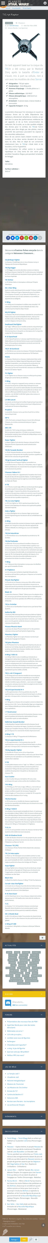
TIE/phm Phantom (12, 642)
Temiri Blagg (11, 1138)
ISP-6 (7, 418)
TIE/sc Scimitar (11, 604)
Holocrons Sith (12, 1098)
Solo (17, 976)
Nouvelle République (30, 1196)
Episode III (13, 955)
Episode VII (34, 957)
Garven (38, 1172)
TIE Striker (9, 280)
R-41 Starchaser (11, 894)
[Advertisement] (24, 204)
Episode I (26, 952)
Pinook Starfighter (12, 580)
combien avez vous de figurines (18, 1038)
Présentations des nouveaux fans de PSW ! (22, 1021)
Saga (27, 973)
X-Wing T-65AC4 (11, 809)
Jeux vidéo (34, 963)
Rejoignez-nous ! (9, 1221)
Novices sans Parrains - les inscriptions (21, 1101)
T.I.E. (7, 904)
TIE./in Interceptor (12, 853)
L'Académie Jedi (13, 1077)
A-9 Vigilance (10, 570)
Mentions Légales (15, 1219)
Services (9, 976)
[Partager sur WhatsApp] (26, 238)
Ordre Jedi (38, 1154)
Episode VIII (12, 960)
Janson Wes (11, 1170)
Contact (42, 1219)
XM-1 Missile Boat (11, 914)
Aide (24, 1239)
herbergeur (11, 1041)
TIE (6, 68)
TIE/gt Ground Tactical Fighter (16, 460)
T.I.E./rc (8, 827)
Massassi (10, 1147)
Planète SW (36, 968)
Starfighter (36, 976)
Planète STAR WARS (19, 3)
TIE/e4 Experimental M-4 (14, 689)
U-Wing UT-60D (10, 924)
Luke (14, 1151)
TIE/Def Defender (11, 541)
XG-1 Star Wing (10, 288)
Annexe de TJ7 (12, 1091)
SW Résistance (16, 978)
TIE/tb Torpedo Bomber (14, 450)
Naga (12, 1164)
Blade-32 (8, 592)
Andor (9, 952)
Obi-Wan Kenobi (23, 968)
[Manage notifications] (43, 1225)
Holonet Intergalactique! (16, 1080)
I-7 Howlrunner (11, 712)
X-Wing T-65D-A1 (11, 654)
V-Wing (7, 302)
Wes (32, 1170)
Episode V (12, 957)
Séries (34, 973)
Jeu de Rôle (22, 963)
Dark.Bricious (13, 25)
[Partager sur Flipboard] (31, 238)
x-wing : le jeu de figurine (16, 1048)
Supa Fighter (10, 865)
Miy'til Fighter (10, 312)
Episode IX (35, 955)
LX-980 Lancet (10, 400)
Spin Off (26, 976)
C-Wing (7, 381)
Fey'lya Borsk (12, 1181)
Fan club (35, 960)
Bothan (13, 1186)
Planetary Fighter (11, 634)
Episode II (36, 952)
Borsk (27, 1181)
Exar (23, 1164)
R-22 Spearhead (11, 336)
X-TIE (7, 484)
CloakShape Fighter (12, 260)
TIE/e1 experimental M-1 (14, 740)
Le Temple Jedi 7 (13, 1074)
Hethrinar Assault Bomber (15, 722)
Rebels (23, 970)
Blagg (25, 1138)
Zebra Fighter (10, 511)
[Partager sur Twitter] (17, 238)
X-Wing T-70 (9, 734)
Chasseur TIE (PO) (12, 845)
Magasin (22, 965)
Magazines (32, 965)
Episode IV (24, 955)
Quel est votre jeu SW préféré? (18, 1052)
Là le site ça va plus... (14, 1034)
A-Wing (7, 521)
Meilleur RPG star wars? (15, 1055)
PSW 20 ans (14, 970)
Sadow (16, 1164)
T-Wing (7, 562)
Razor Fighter (10, 440)
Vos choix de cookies (30, 1219)
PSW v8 (5, 1219)
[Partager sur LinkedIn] (35, 238)
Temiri (20, 1138)
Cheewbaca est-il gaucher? (16, 1045)
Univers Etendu (32, 981)
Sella (22, 1204)
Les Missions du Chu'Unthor (17, 1087)
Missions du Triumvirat (15, 1084)
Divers (17, 952)
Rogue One (33, 970)
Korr (18, 1204)
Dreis (9, 1175)
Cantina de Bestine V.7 (15, 1094)
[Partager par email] (40, 238)
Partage (14, 1239)
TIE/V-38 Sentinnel (12, 349)
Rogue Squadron (16, 973)
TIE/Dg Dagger (10, 268)
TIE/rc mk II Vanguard (13, 673)
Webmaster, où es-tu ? (15, 1031)
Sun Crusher (9, 776)
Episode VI (23, 957)
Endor (36, 72)
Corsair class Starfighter (14, 883)
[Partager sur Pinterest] (22, 238)
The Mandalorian (16, 981)
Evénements (24, 960)
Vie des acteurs (24, 983)
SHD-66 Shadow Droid (13, 835)
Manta (7, 357)
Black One (9, 878)
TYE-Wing (8, 784)
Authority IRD (10, 612)
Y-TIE (7, 762)
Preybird (8, 410)
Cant (25, 1141)
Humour (12, 963)
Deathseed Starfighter (13, 324)
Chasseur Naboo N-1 (12, 472)
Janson (36, 1170)
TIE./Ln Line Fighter (12, 501)
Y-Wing (7, 699)
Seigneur (36, 1161)
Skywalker (20, 1151)
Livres (13, 965)
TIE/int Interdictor (12, 533)
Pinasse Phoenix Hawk (13, 626)
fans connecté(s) (19, 1003)
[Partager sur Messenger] (13, 238)
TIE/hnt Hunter (10, 799)
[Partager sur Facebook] (8, 238)
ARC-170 (8, 428)
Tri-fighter (9, 373)
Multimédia (10, 968)
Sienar (38, 79)
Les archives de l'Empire (16, 1105)
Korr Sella (10, 1204)
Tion (8, 1154)
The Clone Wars (31, 978)
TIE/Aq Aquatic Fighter (13, 750)
